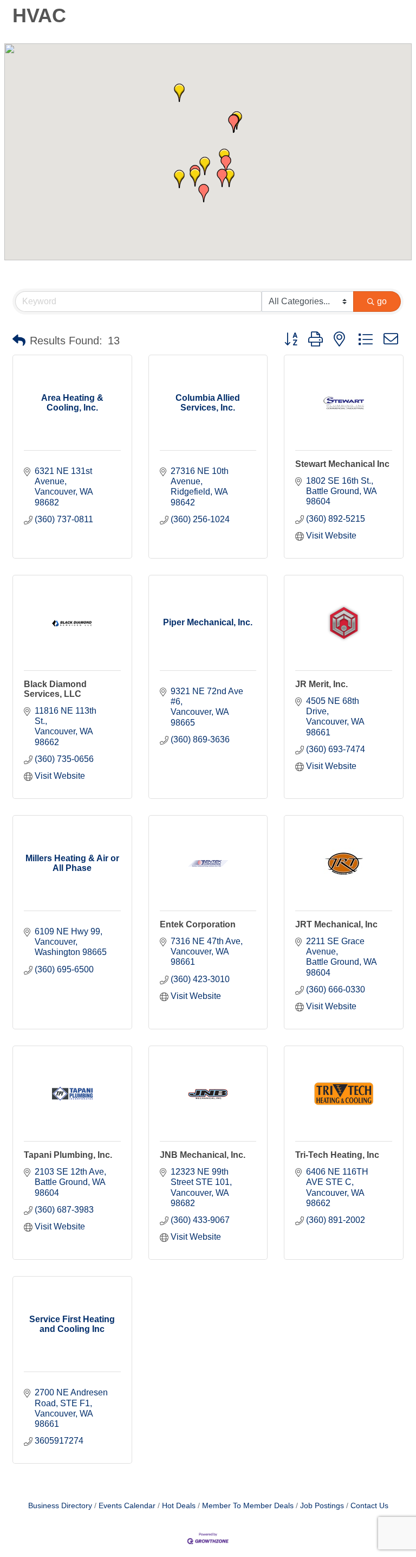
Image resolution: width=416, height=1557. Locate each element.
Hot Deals (179, 1506)
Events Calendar (127, 1506)
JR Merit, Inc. (321, 684)
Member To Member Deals (248, 1506)
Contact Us (369, 1506)
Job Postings (322, 1506)
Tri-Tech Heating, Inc (337, 1154)
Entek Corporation (198, 924)
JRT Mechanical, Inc (336, 924)
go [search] (382, 301)
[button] (195, 177)
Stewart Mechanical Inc (342, 464)
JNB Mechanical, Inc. (202, 1154)
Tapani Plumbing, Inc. (68, 1154)
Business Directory (60, 1506)
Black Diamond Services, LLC (55, 689)
